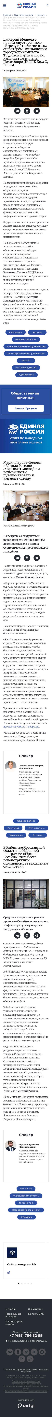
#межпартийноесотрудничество (25, 353)
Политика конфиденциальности (26, 1384)
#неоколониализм (25, 339)
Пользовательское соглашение (26, 1381)
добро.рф (33, 726)
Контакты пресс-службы (14, 1322)
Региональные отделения (13, 1315)
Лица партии (35, 1309)
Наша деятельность (23, 15)
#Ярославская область (26, 1195)
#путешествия (36, 828)
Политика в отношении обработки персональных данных (26, 1387)
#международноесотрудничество (26, 346)
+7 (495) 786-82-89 (26, 1336)
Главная (7, 15)
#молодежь (16, 835)
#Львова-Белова (26, 821)
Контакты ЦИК (36, 1314)
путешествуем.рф (14, 726)
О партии (10, 1309)
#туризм (38, 835)
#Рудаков (26, 1217)
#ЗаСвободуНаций (25, 367)
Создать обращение (26, 408)
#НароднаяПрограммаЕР (26, 1210)
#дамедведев (26, 374)
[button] (18, 1283)
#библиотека (26, 1203)
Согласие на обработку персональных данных (26, 1391)
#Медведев (15, 332)
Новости (41, 15)
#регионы (13, 828)
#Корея (26, 360)
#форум (37, 332)
